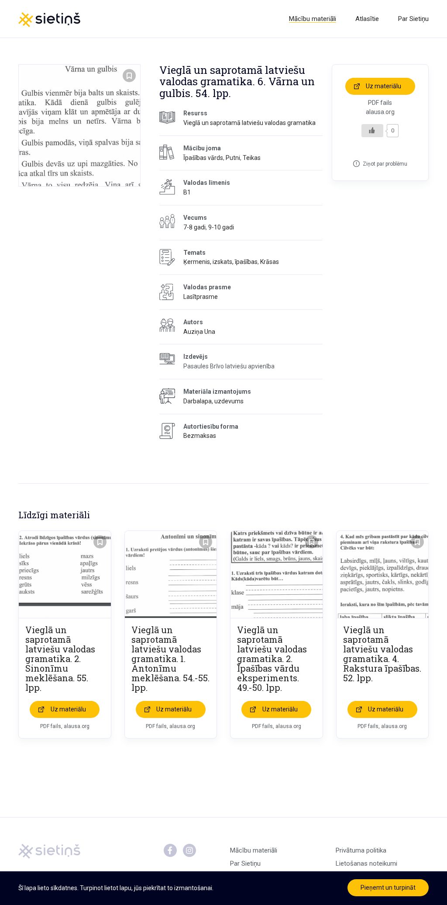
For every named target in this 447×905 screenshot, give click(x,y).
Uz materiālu (383, 86)
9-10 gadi (221, 227)
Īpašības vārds (203, 157)
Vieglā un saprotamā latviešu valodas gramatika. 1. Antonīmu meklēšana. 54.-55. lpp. (170, 658)
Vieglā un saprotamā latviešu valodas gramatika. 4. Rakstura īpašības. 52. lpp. (382, 653)
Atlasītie (367, 19)
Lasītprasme (200, 296)
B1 (187, 192)
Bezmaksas (199, 435)
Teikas (252, 157)
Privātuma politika (361, 850)
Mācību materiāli (312, 19)
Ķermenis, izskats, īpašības (220, 261)
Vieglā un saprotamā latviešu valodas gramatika (249, 122)
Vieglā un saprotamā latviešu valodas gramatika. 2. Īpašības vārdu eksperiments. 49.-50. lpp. (272, 658)
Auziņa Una (199, 331)
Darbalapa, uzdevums (213, 401)
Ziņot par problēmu (385, 164)
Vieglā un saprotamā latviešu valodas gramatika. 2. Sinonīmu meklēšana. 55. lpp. (60, 658)
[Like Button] (372, 130)
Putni (233, 157)
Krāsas (269, 261)
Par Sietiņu (413, 19)
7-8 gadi (194, 227)
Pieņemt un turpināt (388, 887)
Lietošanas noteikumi (366, 863)
